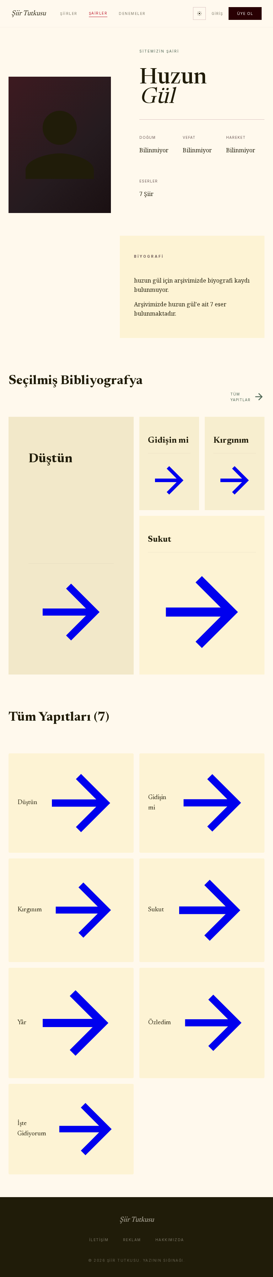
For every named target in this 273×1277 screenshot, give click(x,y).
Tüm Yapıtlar (240, 397)
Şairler (98, 13)
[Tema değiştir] (199, 13)
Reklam (132, 1240)
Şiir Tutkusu (28, 13)
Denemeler (132, 13)
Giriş (217, 13)
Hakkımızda (169, 1240)
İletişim (99, 1240)
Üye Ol (245, 13)
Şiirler (68, 13)
